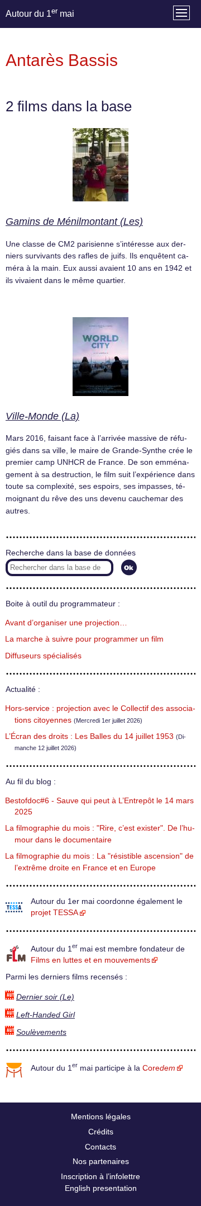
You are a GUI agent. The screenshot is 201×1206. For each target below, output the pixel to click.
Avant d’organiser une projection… (66, 623)
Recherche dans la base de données (71, 553)
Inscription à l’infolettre (100, 1176)
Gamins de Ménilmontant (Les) (74, 221)
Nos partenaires (101, 1161)
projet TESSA (54, 912)
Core (158, 1068)
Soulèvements (41, 1032)
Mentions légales (101, 1116)
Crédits (100, 1131)
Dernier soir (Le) (45, 997)
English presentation (101, 1188)
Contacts (100, 1146)
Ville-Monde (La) (42, 416)
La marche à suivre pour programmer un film (84, 639)
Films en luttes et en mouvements (90, 960)
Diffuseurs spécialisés (43, 656)
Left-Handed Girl (45, 1015)
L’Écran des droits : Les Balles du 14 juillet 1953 (89, 736)
